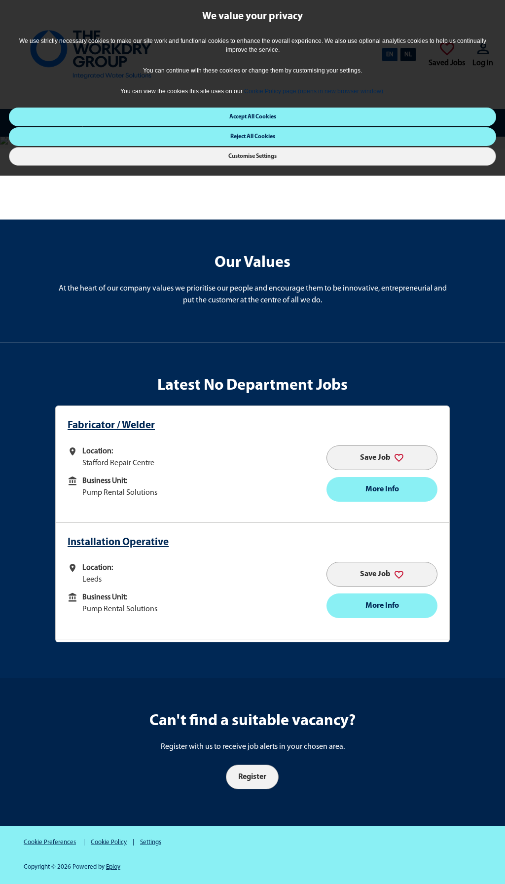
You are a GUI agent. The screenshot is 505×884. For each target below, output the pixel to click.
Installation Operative (118, 542)
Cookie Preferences (50, 842)
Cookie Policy (109, 842)
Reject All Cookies (252, 137)
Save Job (375, 458)
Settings (150, 842)
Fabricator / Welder (111, 425)
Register (252, 777)
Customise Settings (252, 156)
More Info (382, 489)
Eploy (113, 867)
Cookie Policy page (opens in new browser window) (313, 91)
